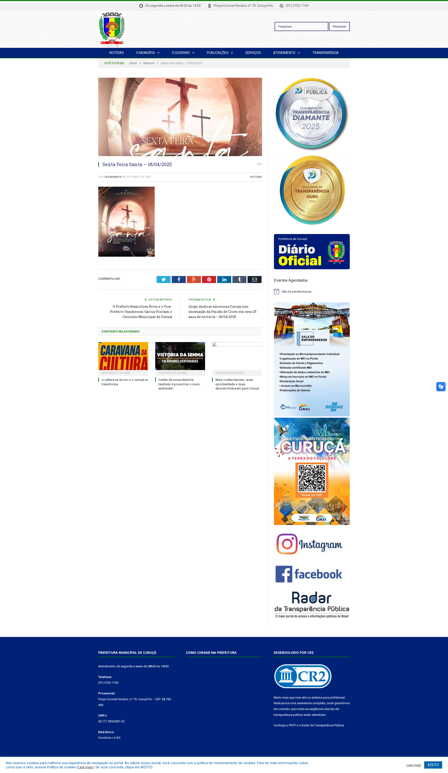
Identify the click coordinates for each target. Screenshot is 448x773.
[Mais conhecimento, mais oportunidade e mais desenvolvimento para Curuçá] (237, 358)
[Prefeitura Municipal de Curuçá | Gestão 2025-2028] (111, 29)
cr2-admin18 (112, 176)
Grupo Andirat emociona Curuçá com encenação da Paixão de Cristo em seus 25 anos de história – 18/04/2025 (222, 311)
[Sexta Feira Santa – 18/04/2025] (180, 117)
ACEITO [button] (433, 765)
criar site (301, 697)
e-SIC (117, 737)
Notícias (116, 53)
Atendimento (284, 53)
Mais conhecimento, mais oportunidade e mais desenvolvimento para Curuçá (237, 384)
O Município (145, 53)
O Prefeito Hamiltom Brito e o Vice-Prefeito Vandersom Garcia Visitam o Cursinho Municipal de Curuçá (141, 311)
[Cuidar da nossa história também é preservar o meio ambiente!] (180, 358)
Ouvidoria (104, 737)
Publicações (217, 53)
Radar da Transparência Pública (322, 725)
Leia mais (85, 767)
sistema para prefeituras (328, 697)
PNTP (292, 725)
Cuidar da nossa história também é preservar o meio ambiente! (179, 384)
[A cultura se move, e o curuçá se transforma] (123, 358)
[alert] (312, 291)
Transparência (325, 53)
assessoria (304, 703)
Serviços (253, 53)
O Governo (181, 53)
